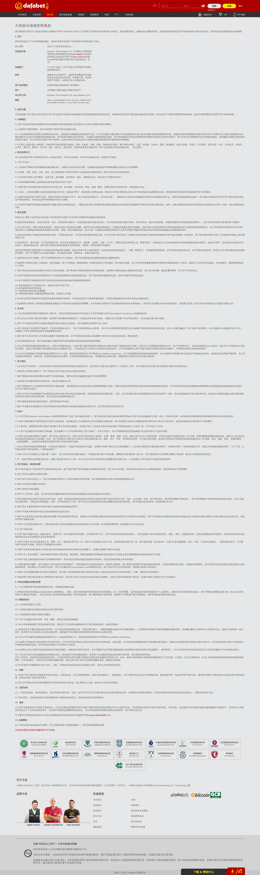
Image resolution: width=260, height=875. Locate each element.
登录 (214, 6)
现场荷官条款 (137, 816)
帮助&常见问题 (138, 827)
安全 (95, 821)
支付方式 (97, 816)
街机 (107, 14)
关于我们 (97, 800)
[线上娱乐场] (32, 5)
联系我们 (135, 805)
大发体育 (36, 14)
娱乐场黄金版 (65, 14)
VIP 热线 (240, 14)
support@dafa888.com (100, 715)
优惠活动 (207, 14)
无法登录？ (211, 10)
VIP (225, 14)
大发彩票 (129, 14)
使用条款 (97, 805)
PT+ (117, 14)
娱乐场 (50, 14)
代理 (133, 800)
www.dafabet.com (78, 54)
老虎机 (81, 14)
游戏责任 (97, 810)
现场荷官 (94, 14)
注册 (229, 6)
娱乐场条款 (136, 821)
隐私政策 (97, 827)
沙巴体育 (22, 14)
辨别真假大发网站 (139, 810)
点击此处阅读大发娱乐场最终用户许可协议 (35, 730)
